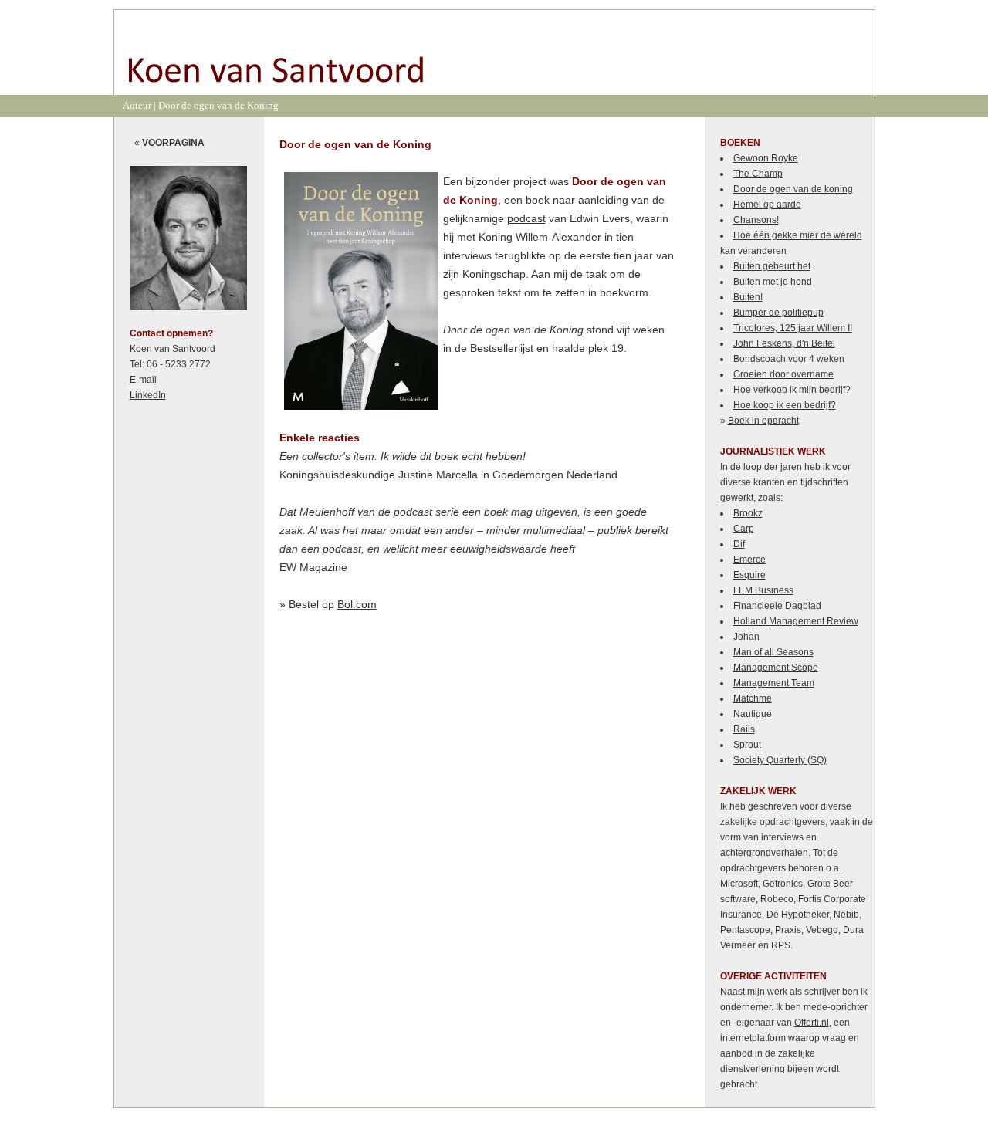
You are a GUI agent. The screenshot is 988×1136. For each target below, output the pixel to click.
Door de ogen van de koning (793, 189)
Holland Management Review (795, 621)
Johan (746, 636)
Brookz (748, 513)
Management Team (773, 683)
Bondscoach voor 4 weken (788, 358)
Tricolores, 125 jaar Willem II (792, 328)
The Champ (758, 173)
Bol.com (357, 604)
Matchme (752, 698)
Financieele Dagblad (777, 605)
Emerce (749, 559)
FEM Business (763, 590)
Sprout (747, 744)
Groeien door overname (783, 374)
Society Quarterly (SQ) (780, 760)
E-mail (143, 379)
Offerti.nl (811, 1022)
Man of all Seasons (773, 652)
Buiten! (748, 297)
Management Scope (775, 667)
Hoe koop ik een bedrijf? (784, 405)
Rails (744, 729)
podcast (526, 218)
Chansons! (756, 220)
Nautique (752, 713)
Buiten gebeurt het (771, 266)
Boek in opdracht (763, 420)
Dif (739, 544)
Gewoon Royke (765, 158)
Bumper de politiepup (778, 312)
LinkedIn (148, 395)
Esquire (749, 575)
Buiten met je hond (772, 281)
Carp (743, 528)
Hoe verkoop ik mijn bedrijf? (792, 389)
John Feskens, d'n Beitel (784, 343)
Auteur (137, 105)
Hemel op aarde (767, 204)
